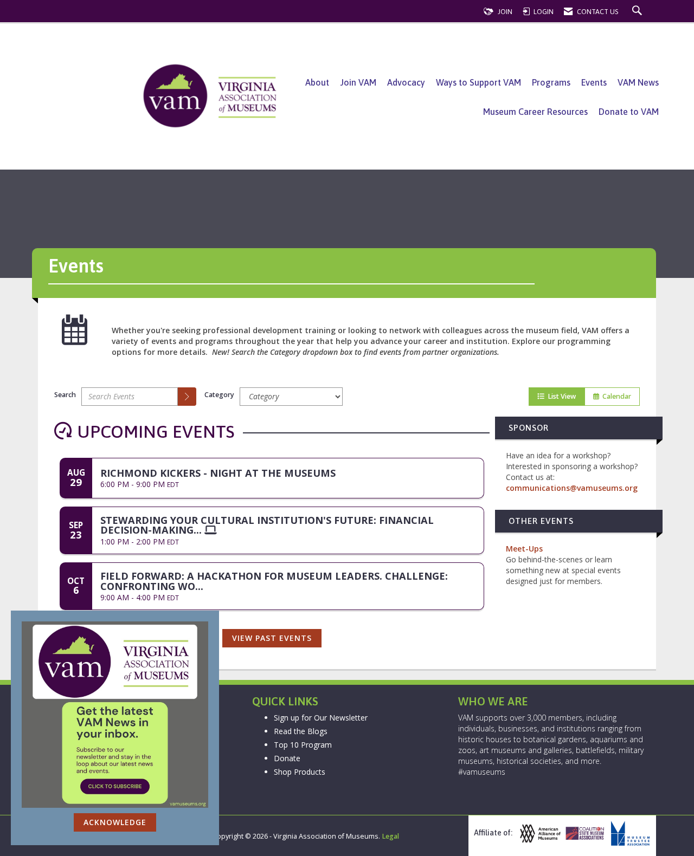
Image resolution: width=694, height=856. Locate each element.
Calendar (615, 396)
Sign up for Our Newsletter (321, 717)
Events (594, 82)
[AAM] (539, 833)
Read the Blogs (300, 731)
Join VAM (358, 82)
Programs (551, 82)
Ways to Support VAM (478, 82)
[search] (187, 396)
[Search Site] (638, 12)
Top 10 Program (303, 745)
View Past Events (272, 638)
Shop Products (299, 772)
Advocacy (406, 82)
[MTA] (629, 833)
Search (65, 394)
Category (219, 394)
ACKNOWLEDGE (114, 822)
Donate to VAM (629, 111)
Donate (287, 758)
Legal (390, 836)
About (317, 82)
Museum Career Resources (535, 111)
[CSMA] (584, 833)
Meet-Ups (524, 548)
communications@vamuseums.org (572, 488)
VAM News (638, 82)
